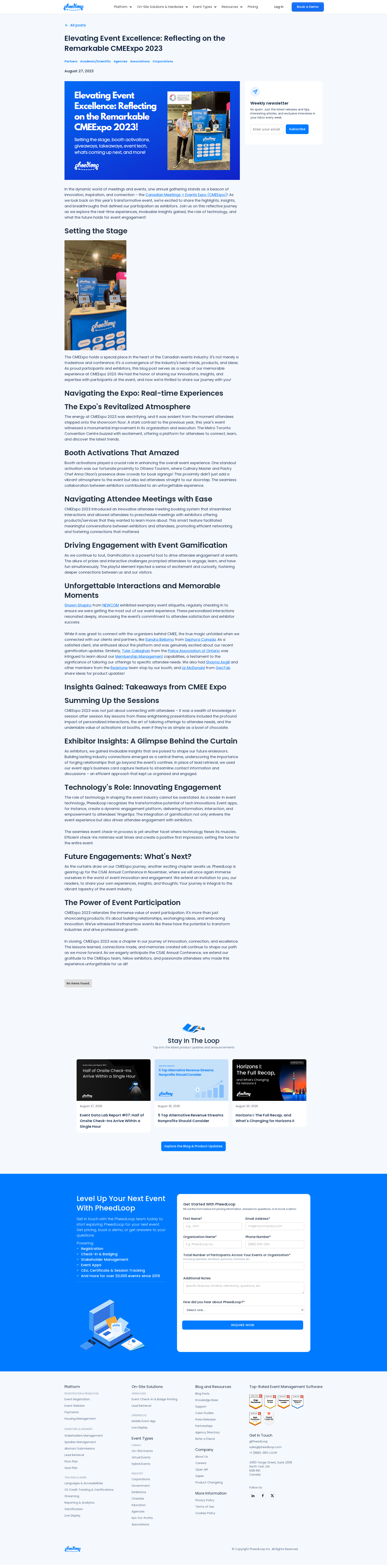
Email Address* (258, 1219)
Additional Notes (197, 1278)
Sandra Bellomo (159, 639)
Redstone (119, 667)
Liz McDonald (193, 667)
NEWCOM (110, 605)
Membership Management (139, 656)
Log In (278, 6)
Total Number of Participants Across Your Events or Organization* (236, 1255)
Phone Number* (258, 1237)
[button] (123, 7)
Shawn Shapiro (78, 605)
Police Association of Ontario (194, 650)
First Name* (192, 1219)
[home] (73, 7)
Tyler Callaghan (136, 650)
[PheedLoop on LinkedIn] (253, 1495)
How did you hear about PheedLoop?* (214, 1302)
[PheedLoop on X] (272, 1495)
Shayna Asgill (218, 662)
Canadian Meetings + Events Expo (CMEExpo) (186, 194)
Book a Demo (308, 6)
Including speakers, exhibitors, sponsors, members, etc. (216, 1259)
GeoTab (223, 667)
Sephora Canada (200, 639)
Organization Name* (200, 1237)
